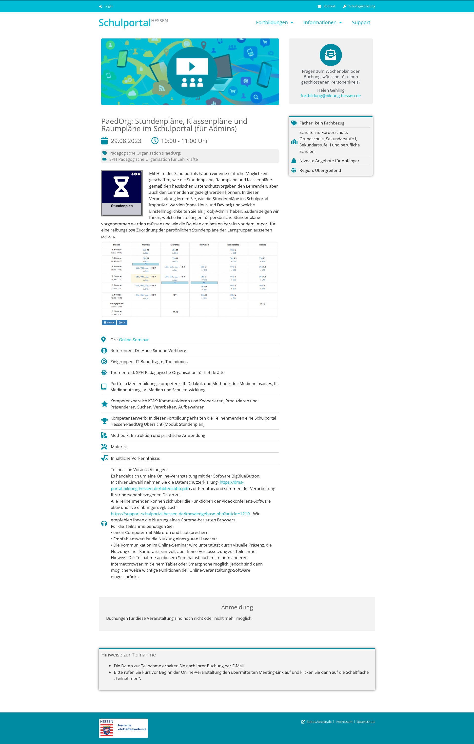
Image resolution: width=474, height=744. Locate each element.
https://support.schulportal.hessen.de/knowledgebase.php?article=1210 (180, 513)
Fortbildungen (272, 22)
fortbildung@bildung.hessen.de (331, 95)
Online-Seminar (134, 339)
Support (361, 22)
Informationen (319, 22)
